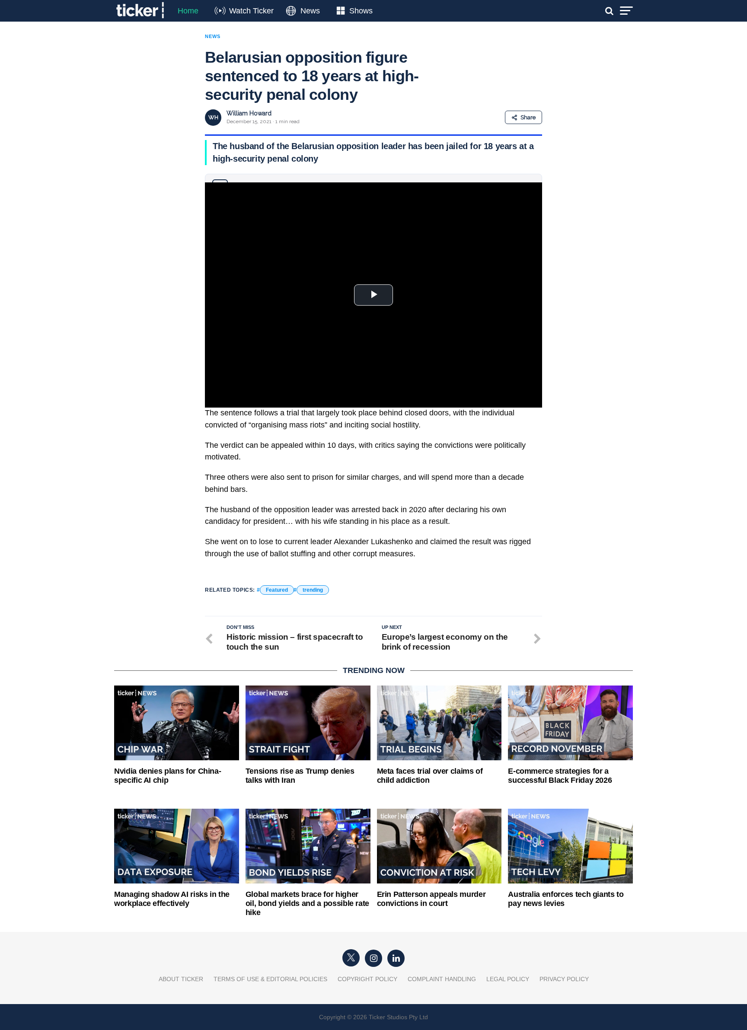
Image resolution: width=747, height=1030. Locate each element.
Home (188, 10)
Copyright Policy (367, 979)
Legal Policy (507, 979)
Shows (361, 10)
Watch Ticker (251, 10)
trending (313, 590)
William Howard (249, 113)
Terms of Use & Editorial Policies (270, 979)
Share (528, 117)
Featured (277, 590)
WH (213, 117)
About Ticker (181, 979)
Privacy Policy (564, 979)
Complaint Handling (442, 979)
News (310, 10)
